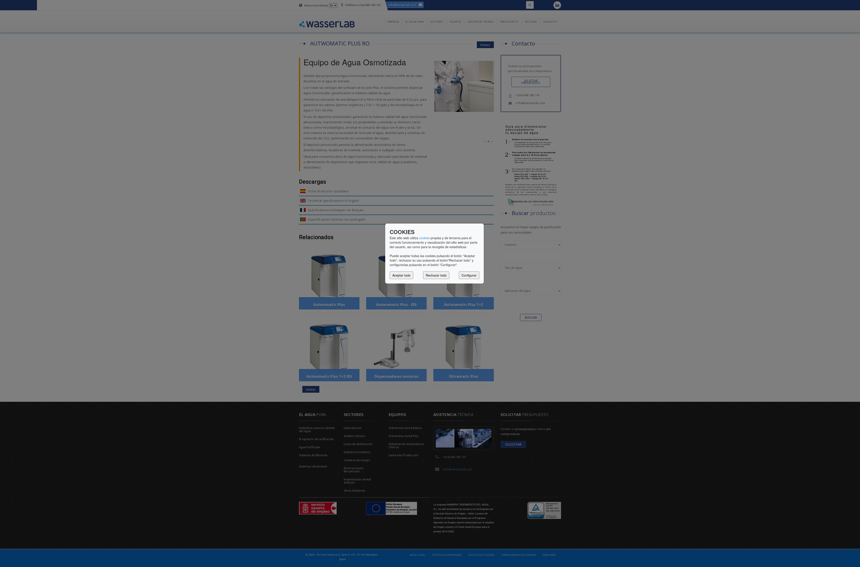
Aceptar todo (401, 275)
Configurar (469, 275)
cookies (424, 238)
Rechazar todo (436, 275)
